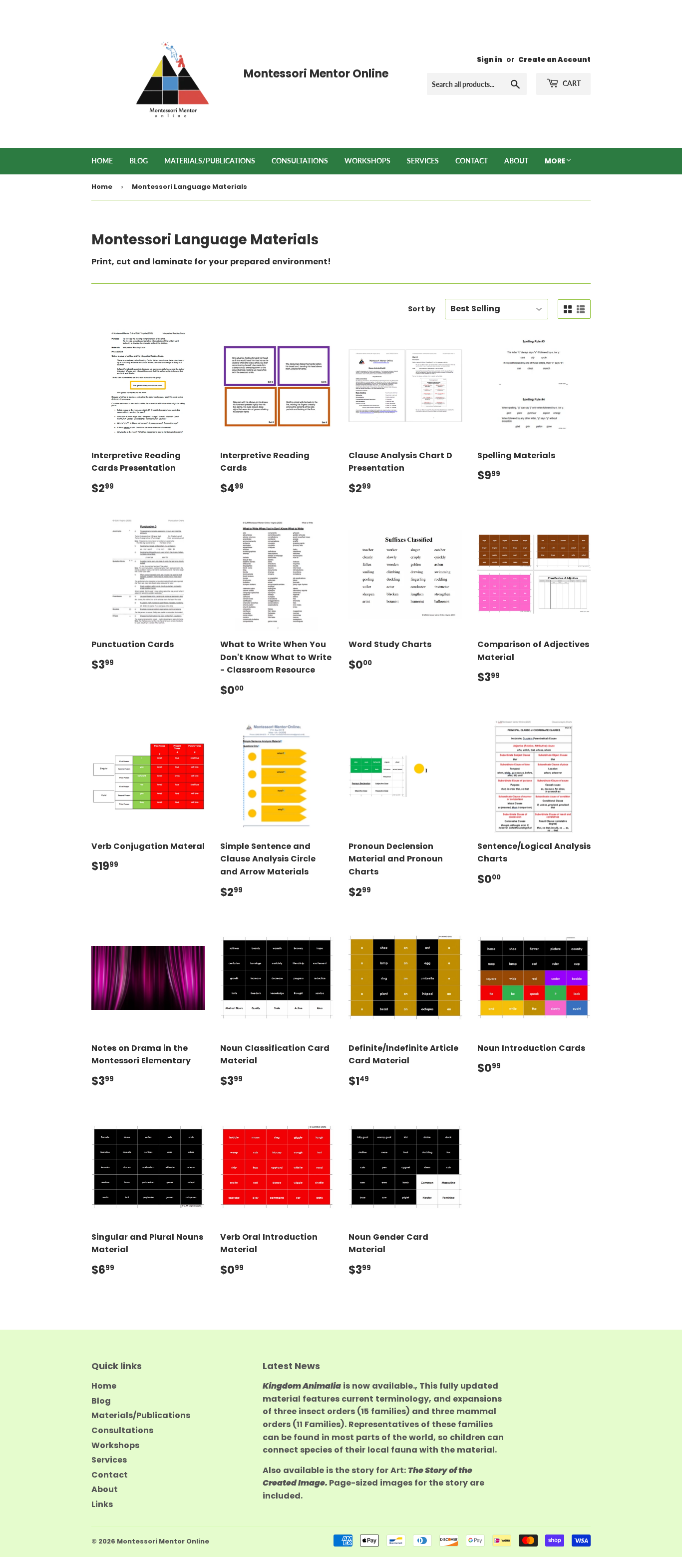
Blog (138, 160)
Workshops (367, 160)
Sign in (489, 59)
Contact (471, 160)
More (555, 161)
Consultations (300, 160)
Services (423, 160)
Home (102, 160)
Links (102, 1504)
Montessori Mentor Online (163, 1541)
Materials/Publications (209, 160)
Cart (571, 83)
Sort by (421, 309)
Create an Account (554, 59)
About (516, 160)
